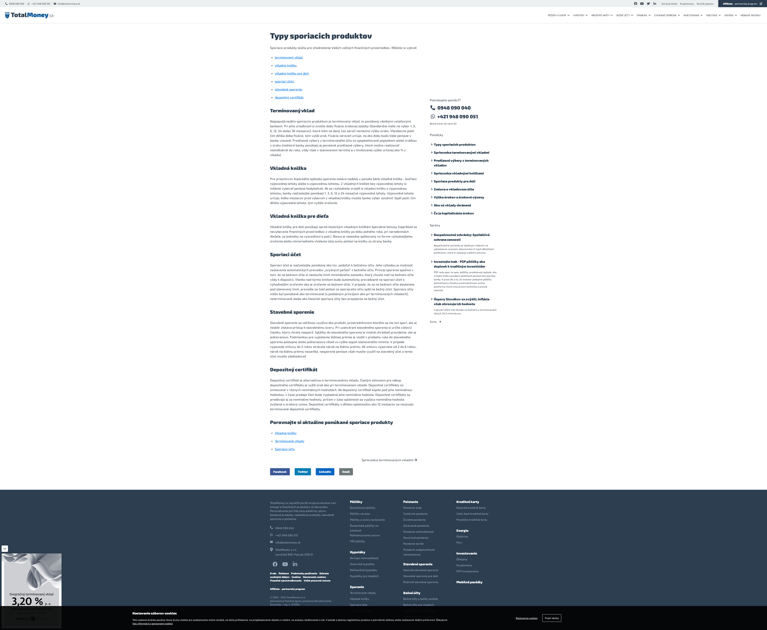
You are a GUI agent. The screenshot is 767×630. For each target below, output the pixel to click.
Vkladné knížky (359, 598)
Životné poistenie (414, 519)
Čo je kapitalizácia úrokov (454, 213)
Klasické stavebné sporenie (420, 570)
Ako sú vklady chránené (452, 205)
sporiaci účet (284, 81)
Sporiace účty (285, 449)
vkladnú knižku (285, 65)
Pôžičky (356, 502)
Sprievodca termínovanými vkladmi (388, 460)
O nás (273, 573)
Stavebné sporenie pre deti (420, 576)
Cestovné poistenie (415, 513)
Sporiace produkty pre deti (454, 181)
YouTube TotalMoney (285, 564)
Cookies (296, 576)
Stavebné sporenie (665, 15)
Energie (729, 15)
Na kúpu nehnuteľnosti (364, 558)
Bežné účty (623, 15)
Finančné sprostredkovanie (286, 580)
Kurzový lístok (669, 3)
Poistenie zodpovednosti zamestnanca (419, 552)
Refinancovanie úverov (365, 535)
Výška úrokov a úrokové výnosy (459, 197)
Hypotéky (578, 15)
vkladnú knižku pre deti (292, 73)
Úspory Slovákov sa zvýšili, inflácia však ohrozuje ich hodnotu (461, 301)
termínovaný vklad (288, 57)
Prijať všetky (552, 618)
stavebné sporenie (288, 89)
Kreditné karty (600, 15)
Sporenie (642, 15)
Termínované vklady (289, 441)
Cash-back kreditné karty (472, 513)
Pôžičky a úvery (557, 15)
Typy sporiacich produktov (455, 144)
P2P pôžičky (357, 541)
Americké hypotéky (362, 564)
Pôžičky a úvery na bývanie (367, 519)
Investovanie (691, 15)
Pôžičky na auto (360, 513)
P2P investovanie (467, 571)
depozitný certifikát (289, 97)
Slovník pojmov (705, 3)
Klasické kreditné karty (471, 507)
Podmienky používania (304, 573)
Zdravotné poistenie (416, 525)
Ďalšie (433, 321)
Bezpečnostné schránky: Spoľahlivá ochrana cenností (462, 237)
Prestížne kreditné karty (471, 519)
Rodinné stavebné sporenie (420, 582)
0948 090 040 (16, 3)
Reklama (284, 573)
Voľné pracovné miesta (317, 580)
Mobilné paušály (751, 15)
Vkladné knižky (286, 433)
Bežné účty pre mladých (418, 604)
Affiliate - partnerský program (287, 588)
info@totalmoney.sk (69, 3)
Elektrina (462, 536)
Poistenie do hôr (413, 543)
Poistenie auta (412, 507)
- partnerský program (740, 3)
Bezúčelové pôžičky (362, 507)
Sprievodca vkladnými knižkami (459, 173)
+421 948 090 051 (40, 3)
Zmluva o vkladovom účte (454, 189)
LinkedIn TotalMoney (295, 564)
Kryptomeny (687, 3)
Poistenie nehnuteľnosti (418, 531)
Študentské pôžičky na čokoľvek (364, 528)
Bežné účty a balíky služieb (420, 598)
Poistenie (711, 15)
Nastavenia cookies (314, 576)
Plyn (459, 542)
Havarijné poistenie (415, 537)
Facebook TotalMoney (275, 564)
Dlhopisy (462, 559)
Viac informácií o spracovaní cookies (152, 623)
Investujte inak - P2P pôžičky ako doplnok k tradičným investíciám (459, 264)
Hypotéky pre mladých (364, 576)
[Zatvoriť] (5, 548)
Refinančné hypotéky (363, 570)
